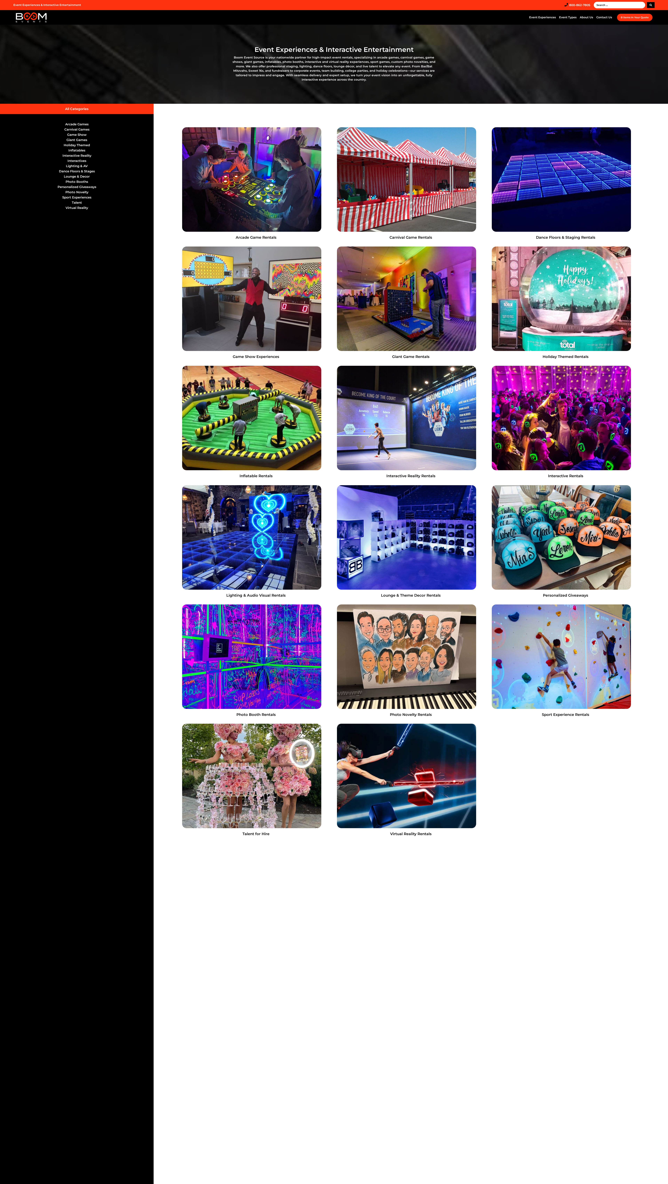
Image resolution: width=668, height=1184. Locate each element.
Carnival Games (76, 129)
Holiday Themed (77, 145)
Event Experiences (542, 17)
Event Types (567, 17)
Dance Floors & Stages (77, 171)
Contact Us (604, 17)
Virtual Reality (77, 208)
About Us (586, 17)
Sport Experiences (76, 197)
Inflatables (76, 150)
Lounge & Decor (77, 176)
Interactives (76, 161)
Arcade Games (77, 124)
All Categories (77, 109)
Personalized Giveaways (77, 187)
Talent (77, 203)
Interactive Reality (76, 156)
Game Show (77, 135)
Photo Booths (77, 182)
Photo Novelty (76, 192)
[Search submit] (651, 5)
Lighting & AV (77, 166)
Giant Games (76, 140)
